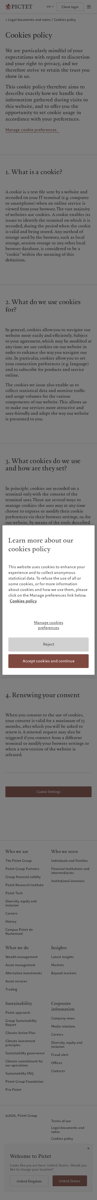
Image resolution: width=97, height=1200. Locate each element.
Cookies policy (23, 601)
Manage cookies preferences (48, 625)
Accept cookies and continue (49, 661)
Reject (48, 644)
